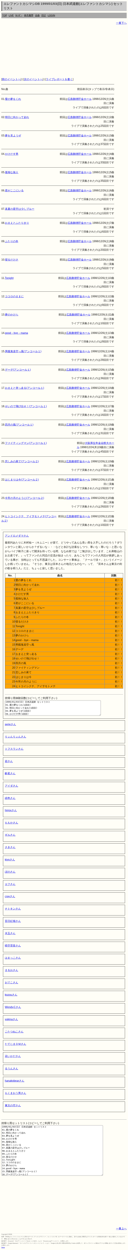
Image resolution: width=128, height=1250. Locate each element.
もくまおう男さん (15, 1093)
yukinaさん (11, 1019)
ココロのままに (14, 296)
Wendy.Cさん (13, 1007)
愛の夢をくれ (13, 99)
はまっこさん (13, 957)
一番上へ (121, 1228)
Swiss (3, 1247)
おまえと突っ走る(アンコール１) (24, 387)
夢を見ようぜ (13, 135)
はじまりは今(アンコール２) (22, 479)
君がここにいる (14, 190)
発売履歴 (28, 15)
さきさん (10, 847)
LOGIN (51, 15)
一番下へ (121, 23)
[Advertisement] (64, 51)
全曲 (37, 15)
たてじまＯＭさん (15, 1044)
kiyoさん (10, 859)
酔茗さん (10, 773)
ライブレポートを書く (59, 79)
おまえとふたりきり (17, 222)
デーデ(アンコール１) (18, 369)
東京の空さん (13, 1105)
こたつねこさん (14, 1031)
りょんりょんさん (15, 736)
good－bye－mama (16, 333)
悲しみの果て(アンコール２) (22, 461)
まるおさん (11, 970)
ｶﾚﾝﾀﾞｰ (18, 15)
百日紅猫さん (13, 921)
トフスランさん (14, 748)
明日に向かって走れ (17, 117)
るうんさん (11, 1068)
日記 (43, 15)
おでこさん (11, 982)
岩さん (9, 761)
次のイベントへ (33, 79)
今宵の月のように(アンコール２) (24, 498)
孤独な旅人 (11, 172)
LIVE (11, 15)
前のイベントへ (11, 79)
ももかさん (11, 822)
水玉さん (10, 933)
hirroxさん (11, 810)
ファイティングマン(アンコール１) (26, 443)
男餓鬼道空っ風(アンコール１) (23, 351)
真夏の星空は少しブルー (19, 208)
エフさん (10, 884)
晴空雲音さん (13, 945)
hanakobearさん (14, 1080)
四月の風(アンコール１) (19, 424)
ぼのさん (10, 871)
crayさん (10, 896)
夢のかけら (11, 314)
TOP (4, 15)
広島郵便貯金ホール (80, 99)
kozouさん (11, 994)
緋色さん (10, 798)
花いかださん (13, 1056)
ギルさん (10, 834)
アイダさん (11, 785)
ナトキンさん (13, 908)
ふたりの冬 (11, 241)
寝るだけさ (11, 259)
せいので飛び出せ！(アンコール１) (26, 406)
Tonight (9, 278)
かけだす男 (11, 153)
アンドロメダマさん (17, 535)
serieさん (10, 724)
